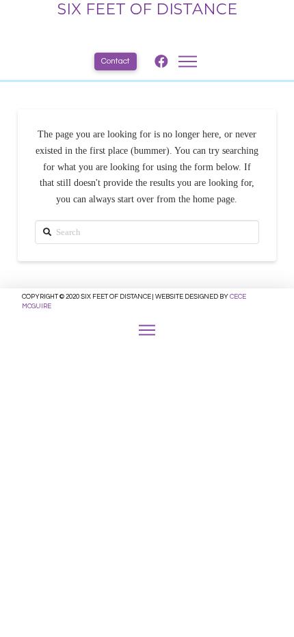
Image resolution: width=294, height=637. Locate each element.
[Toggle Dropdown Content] (188, 61)
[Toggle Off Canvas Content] (147, 330)
